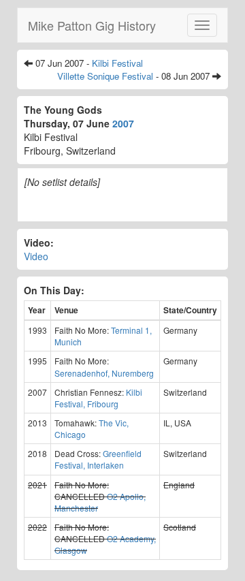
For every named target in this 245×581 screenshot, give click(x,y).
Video (36, 256)
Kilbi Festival (117, 63)
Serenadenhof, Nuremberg (104, 373)
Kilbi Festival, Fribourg (98, 397)
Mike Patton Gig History (92, 25)
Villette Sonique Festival (105, 75)
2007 (123, 123)
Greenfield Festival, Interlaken (98, 459)
